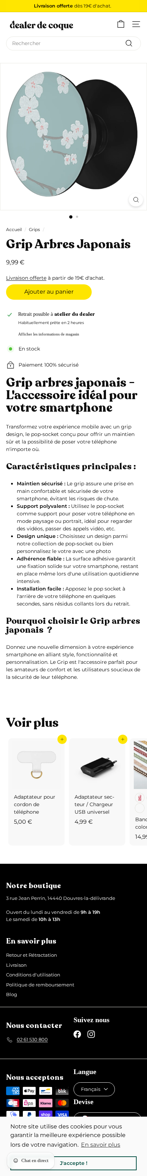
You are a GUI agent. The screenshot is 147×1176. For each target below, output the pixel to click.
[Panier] (120, 24)
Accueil (14, 229)
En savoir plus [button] (100, 1144)
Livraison (16, 965)
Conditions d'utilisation (33, 974)
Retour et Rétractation (31, 955)
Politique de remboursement (40, 985)
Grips (34, 229)
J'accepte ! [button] (73, 1163)
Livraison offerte (26, 278)
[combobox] (73, 43)
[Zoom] (136, 199)
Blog (11, 994)
